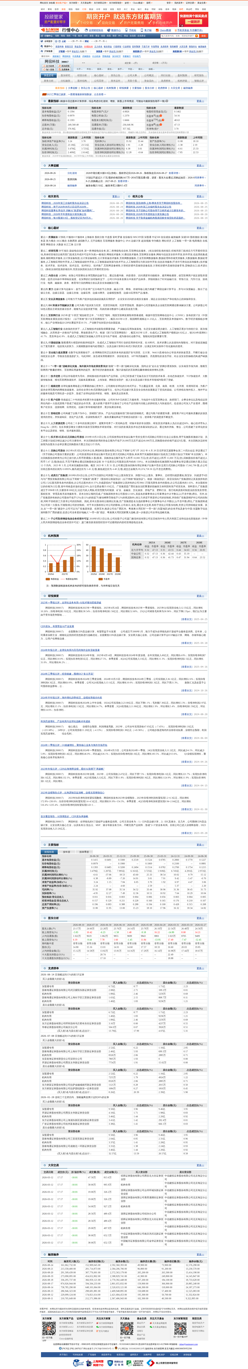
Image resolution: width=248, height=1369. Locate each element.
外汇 (126, 9)
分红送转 (72, 173)
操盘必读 (48, 75)
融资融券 (202, 46)
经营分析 (82, 75)
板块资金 (108, 46)
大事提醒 (72, 88)
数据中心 (116, 30)
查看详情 (173, 173)
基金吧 (189, 9)
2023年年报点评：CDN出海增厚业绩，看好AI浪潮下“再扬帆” (72, 769)
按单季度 (84, 852)
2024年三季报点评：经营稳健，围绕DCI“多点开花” (67, 674)
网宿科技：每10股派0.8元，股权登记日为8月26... (67, 218)
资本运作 (115, 81)
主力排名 (98, 46)
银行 (140, 9)
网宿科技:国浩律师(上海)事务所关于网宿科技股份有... (154, 203)
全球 (98, 9)
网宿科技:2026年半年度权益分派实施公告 (147, 214)
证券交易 (190, 3)
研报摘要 (124, 88)
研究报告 (199, 75)
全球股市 (48, 41)
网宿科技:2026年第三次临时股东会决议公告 (148, 207)
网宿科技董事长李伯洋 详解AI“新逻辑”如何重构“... (68, 210)
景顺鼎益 (106, 56)
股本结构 (82, 81)
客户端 (147, 30)
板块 (80, 36)
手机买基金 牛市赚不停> (190, 30)
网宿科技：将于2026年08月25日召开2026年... (65, 207)
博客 (197, 9)
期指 (70, 9)
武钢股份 (86, 56)
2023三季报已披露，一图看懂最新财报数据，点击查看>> (76, 94)
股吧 (181, 9)
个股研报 (117, 46)
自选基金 (141, 36)
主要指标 (137, 88)
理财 (153, 9)
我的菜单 (178, 3)
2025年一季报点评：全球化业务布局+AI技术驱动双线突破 (71, 602)
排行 (86, 36)
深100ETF (116, 56)
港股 (112, 9)
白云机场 (96, 56)
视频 (174, 9)
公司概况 (149, 75)
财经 (43, 9)
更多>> (200, 101)
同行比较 (165, 75)
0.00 (82, 51)
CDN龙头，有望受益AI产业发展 (57, 626)
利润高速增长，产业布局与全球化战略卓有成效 (65, 721)
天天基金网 (86, 3)
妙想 (127, 3)
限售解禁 (174, 46)
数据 (91, 9)
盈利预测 (136, 46)
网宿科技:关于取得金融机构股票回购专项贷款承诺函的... (155, 218)
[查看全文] (186, 619)
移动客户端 (61, 3)
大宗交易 (183, 46)
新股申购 (60, 46)
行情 (84, 9)
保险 (160, 9)
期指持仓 (193, 46)
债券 (167, 9)
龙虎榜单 (164, 46)
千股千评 (146, 46)
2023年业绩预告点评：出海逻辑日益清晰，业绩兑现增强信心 (72, 792)
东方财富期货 (115, 3)
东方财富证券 (100, 3)
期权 (77, 9)
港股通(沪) (137, 51)
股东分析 (149, 88)
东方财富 (73, 3)
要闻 (50, 9)
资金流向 (78, 46)
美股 (105, 9)
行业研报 (127, 46)
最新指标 (60, 88)
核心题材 (99, 75)
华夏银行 (127, 56)
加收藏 (52, 3)
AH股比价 (88, 46)
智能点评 (199, 81)
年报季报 (155, 46)
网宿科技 (66, 56)
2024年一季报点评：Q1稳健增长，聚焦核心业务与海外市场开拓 (74, 745)
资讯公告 (115, 75)
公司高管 (99, 81)
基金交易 (201, 3)
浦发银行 (56, 56)
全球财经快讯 (96, 30)
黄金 (133, 9)
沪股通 (62, 51)
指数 (57, 36)
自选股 (133, 36)
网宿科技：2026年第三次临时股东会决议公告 (65, 203)
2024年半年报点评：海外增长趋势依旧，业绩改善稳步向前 (71, 697)
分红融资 (65, 81)
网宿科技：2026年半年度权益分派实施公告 (64, 214)
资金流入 (76, 51)
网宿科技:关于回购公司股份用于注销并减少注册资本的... (155, 210)
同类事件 (199, 177)
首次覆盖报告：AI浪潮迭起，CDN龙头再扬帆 (64, 816)
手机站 (132, 30)
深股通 (99, 51)
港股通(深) (177, 51)
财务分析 (48, 81)
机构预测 (111, 88)
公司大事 (132, 75)
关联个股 (132, 81)
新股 (64, 9)
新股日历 (69, 46)
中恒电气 (137, 56)
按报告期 (49, 852)
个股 (74, 36)
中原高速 (76, 56)
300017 (64, 62)
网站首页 (44, 3)
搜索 (204, 9)
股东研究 (65, 75)
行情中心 (49, 36)
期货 (119, 9)
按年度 (66, 852)
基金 (147, 9)
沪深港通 (48, 51)
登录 (169, 3)
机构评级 (182, 81)
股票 (57, 9)
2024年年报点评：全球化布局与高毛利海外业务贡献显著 (70, 650)
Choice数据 (165, 30)
